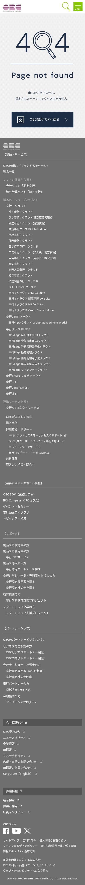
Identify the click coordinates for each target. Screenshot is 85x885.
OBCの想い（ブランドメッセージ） (26, 165)
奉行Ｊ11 (12, 393)
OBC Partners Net (18, 689)
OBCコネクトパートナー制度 (25, 658)
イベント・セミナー (16, 506)
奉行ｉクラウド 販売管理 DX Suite (29, 298)
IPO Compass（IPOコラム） (22, 500)
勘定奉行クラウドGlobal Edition (28, 229)
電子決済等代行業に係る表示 (58, 845)
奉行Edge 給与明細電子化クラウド (30, 358)
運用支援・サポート (19, 429)
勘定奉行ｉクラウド (21, 211)
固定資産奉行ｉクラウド (23, 246)
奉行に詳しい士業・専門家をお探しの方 (29, 575)
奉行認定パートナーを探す (23, 569)
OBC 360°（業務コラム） (19, 494)
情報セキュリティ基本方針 (19, 851)
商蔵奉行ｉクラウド (21, 264)
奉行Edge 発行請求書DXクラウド (29, 335)
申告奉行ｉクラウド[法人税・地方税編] (32, 252)
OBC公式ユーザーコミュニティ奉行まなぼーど (37, 441)
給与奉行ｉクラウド (21, 275)
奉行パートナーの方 (16, 683)
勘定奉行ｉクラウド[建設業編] (27, 223)
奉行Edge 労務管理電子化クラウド (30, 346)
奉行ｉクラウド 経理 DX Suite (27, 292)
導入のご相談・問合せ (20, 464)
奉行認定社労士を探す (20, 587)
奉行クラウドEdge (18, 329)
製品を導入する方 (14, 563)
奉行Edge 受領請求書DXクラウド (29, 340)
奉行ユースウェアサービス (25, 447)
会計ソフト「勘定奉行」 (22, 185)
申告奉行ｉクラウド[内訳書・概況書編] (32, 258)
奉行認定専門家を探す (20, 581)
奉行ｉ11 (12, 381)
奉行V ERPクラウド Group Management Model (38, 322)
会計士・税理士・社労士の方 (22, 664)
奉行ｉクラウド (16, 205)
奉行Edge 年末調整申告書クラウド (30, 364)
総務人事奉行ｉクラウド (23, 269)
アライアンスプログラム (22, 702)
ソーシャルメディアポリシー (20, 845)
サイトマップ (11, 840)
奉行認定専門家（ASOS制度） (25, 670)
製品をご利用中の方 (16, 551)
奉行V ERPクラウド (18, 316)
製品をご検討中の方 (16, 545)
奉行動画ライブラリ (16, 512)
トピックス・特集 (14, 518)
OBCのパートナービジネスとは (23, 639)
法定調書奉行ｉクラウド (23, 281)
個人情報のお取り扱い (52, 840)
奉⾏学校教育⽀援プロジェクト (26, 600)
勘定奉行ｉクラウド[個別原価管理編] (31, 217)
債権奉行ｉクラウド (21, 235)
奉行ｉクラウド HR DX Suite (26, 304)
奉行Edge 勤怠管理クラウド (25, 352)
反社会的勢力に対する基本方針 (22, 860)
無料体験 (12, 458)
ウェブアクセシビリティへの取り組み (25, 870)
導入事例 (12, 422)
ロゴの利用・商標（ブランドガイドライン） (30, 865)
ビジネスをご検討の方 (17, 646)
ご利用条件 (29, 840)
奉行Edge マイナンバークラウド (28, 369)
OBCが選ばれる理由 (19, 416)
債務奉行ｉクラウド (21, 240)
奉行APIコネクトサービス (22, 407)
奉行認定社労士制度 (19, 676)
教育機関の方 (11, 594)
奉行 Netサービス (17, 557)
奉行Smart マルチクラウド (23, 375)
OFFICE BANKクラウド (22, 287)
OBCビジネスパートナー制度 (25, 652)
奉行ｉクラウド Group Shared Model (31, 310)
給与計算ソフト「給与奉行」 (25, 191)
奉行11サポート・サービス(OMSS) (29, 452)
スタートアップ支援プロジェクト (27, 613)
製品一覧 (9, 171)
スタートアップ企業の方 (19, 607)
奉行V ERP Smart (17, 387)
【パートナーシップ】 (17, 628)
